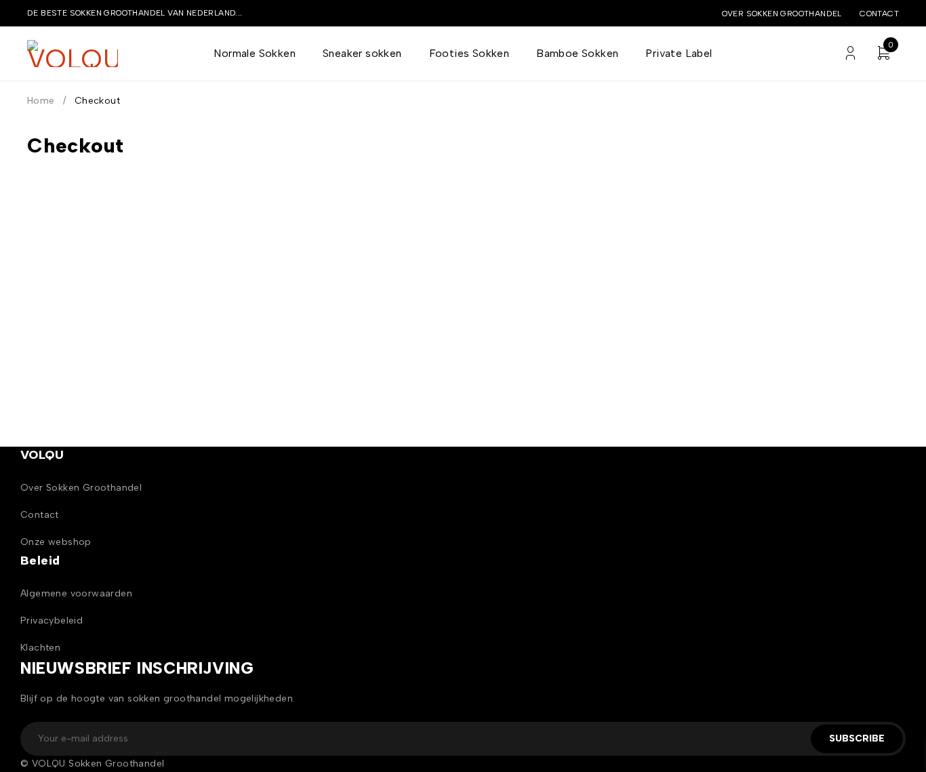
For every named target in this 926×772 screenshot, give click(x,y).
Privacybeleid (51, 620)
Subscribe (857, 738)
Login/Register (850, 53)
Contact (879, 13)
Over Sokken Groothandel (81, 487)
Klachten (40, 647)
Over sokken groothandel (782, 13)
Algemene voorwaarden (76, 593)
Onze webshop (56, 542)
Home (41, 100)
